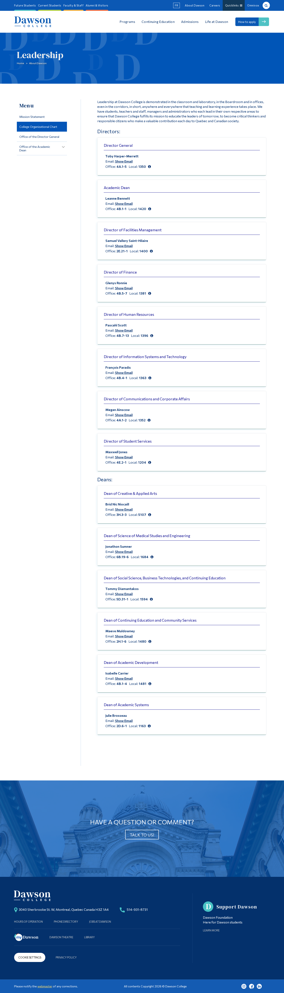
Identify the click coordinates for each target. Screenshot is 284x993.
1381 (142, 293)
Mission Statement (32, 116)
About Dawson (194, 5)
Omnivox (253, 5)
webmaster (44, 986)
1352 (142, 420)
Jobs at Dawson (100, 921)
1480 (142, 641)
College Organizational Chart (38, 126)
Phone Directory (66, 921)
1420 (142, 209)
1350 (142, 166)
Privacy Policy (66, 957)
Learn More (211, 930)
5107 (142, 514)
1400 (143, 251)
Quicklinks (232, 5)
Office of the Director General (39, 136)
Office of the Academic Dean (34, 148)
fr (176, 5)
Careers (214, 5)
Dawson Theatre (61, 937)
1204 (142, 462)
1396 (144, 335)
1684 (144, 557)
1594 (144, 599)
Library (89, 937)
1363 (142, 378)
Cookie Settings (29, 957)
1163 (142, 726)
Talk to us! (142, 834)
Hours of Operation (28, 921)
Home (20, 63)
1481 (142, 684)
